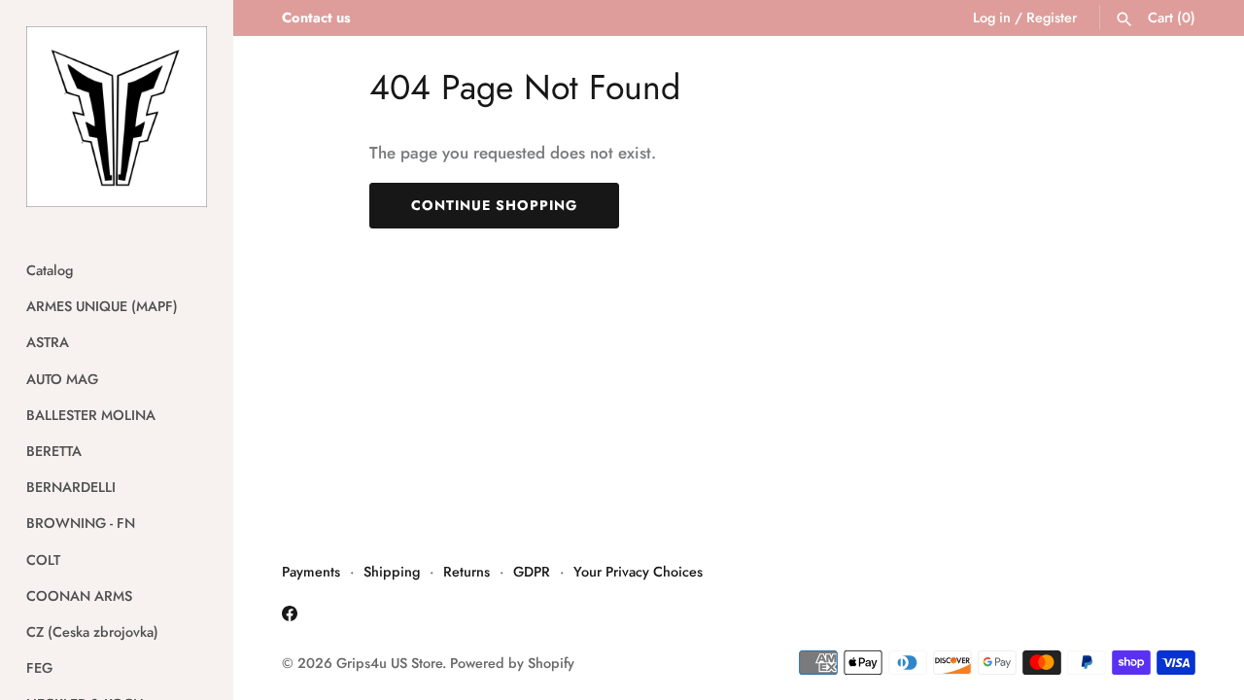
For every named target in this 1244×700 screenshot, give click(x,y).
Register (1051, 17)
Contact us (316, 17)
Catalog (49, 270)
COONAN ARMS (79, 596)
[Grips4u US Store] (116, 116)
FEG (39, 668)
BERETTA (54, 451)
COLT (43, 560)
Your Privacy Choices (638, 571)
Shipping (391, 571)
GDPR (531, 571)
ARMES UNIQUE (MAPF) (102, 306)
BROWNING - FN (80, 523)
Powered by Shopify (512, 663)
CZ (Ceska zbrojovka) (92, 632)
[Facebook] (289, 618)
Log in (992, 17)
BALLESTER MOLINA (91, 415)
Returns (466, 571)
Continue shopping (494, 205)
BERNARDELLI (71, 487)
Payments (311, 571)
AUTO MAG (62, 379)
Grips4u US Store (389, 663)
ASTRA (47, 342)
